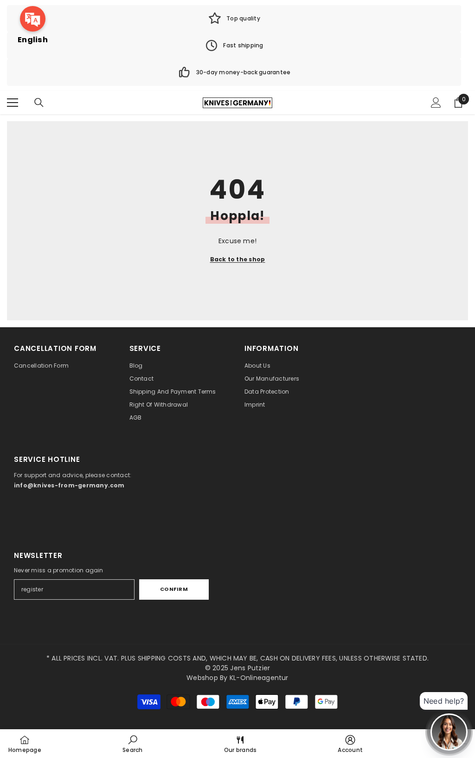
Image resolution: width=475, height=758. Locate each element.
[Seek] (39, 102)
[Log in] (436, 102)
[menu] (12, 102)
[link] (234, 18)
